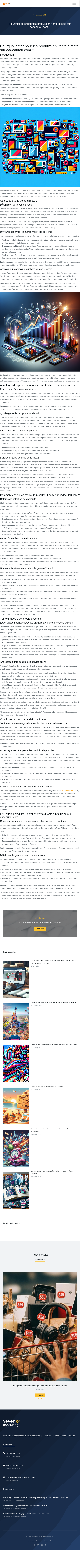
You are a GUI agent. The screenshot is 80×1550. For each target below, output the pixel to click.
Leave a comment (18, 1500)
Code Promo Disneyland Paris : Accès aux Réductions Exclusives (25, 1506)
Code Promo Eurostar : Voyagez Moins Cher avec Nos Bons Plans (26, 1514)
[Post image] (40, 1325)
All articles (39, 1260)
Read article (40, 1395)
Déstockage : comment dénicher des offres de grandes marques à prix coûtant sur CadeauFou (35, 1498)
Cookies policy (48, 1541)
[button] (38, 1398)
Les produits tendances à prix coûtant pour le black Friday (40, 1386)
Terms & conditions (33, 1541)
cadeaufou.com (67, 791)
